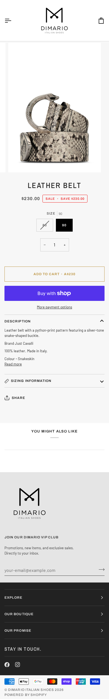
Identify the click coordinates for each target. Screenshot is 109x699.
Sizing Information (31, 381)
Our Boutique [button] (19, 614)
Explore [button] (13, 598)
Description (17, 321)
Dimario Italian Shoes (31, 690)
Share (18, 398)
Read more (13, 364)
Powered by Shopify (25, 695)
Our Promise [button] (17, 631)
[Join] (100, 569)
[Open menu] (12, 20)
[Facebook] (7, 664)
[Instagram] (17, 664)
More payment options (54, 307)
